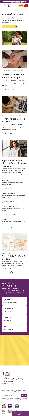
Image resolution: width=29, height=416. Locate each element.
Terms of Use (11, 383)
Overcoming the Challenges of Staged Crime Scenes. (14, 2)
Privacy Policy (5, 383)
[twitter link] (9, 378)
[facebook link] (3, 378)
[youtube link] (13, 378)
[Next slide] (28, 2)
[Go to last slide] (1, 2)
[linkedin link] (6, 378)
